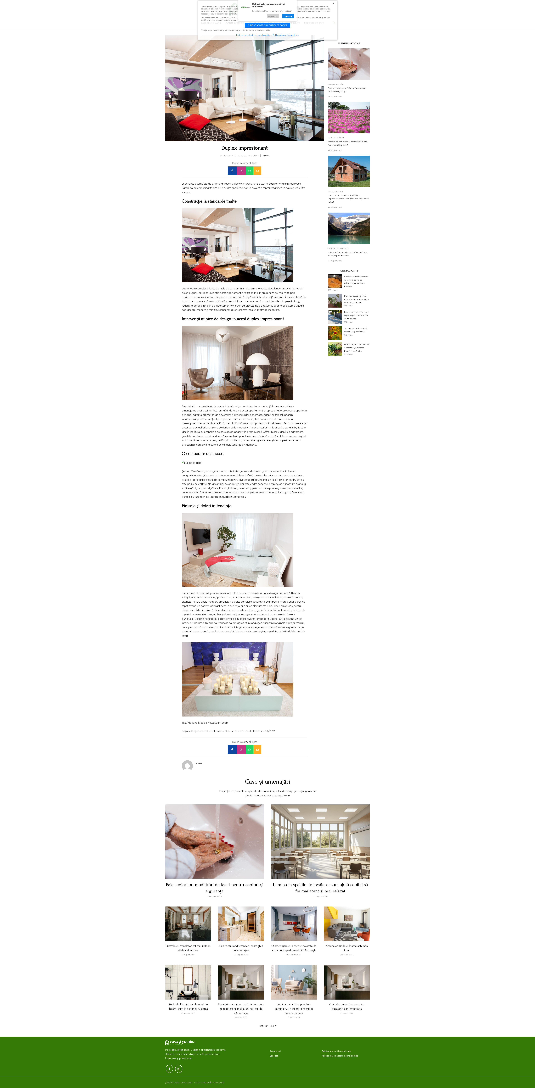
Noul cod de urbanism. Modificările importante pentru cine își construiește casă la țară (348, 198)
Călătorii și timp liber (338, 248)
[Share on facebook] (232, 170)
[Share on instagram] (241, 170)
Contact (274, 1056)
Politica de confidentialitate (336, 1051)
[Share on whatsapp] (249, 170)
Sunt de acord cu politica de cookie (267, 25)
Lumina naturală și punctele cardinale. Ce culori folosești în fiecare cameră (294, 1009)
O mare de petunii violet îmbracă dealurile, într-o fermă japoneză (347, 143)
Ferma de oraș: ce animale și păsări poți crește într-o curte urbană (356, 315)
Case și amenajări (248, 155)
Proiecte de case (335, 191)
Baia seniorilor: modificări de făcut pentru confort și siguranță (347, 90)
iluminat (290, 614)
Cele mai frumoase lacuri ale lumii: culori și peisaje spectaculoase (347, 254)
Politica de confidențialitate (286, 35)
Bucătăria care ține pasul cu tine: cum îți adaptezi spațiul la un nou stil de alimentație (241, 1009)
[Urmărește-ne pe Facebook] (169, 1069)
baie (255, 597)
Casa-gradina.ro (180, 1043)
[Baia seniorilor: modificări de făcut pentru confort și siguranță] (349, 64)
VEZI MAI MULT (268, 1026)
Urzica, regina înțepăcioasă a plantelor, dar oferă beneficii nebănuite (356, 347)
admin (266, 155)
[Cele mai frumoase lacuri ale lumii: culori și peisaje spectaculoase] (349, 228)
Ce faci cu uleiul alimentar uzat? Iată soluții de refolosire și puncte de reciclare (356, 281)
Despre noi (275, 1051)
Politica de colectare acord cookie (340, 1056)
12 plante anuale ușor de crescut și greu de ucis (355, 330)
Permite (288, 16)
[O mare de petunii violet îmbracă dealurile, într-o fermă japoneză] (349, 117)
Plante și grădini (336, 138)
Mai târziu (272, 16)
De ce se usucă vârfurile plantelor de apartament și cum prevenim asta (356, 299)
